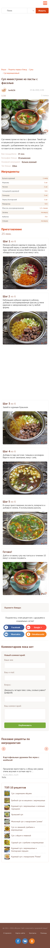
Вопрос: (7, 684)
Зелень (5, 212)
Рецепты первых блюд (17, 69)
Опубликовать (25, 725)
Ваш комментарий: (13, 706)
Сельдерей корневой (10, 191)
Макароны (6, 204)
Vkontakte (15, 634)
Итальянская (24, 158)
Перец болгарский (9, 199)
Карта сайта (20, 933)
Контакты (32, 933)
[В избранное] (47, 90)
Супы (31, 69)
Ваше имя (8, 660)
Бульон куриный (8, 178)
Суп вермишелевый (11, 73)
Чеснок (5, 187)
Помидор (5, 195)
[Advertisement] (25, 41)
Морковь (5, 182)
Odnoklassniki (38, 634)
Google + (38, 627)
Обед (14, 166)
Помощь (43, 933)
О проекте (7, 933)
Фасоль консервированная (13, 208)
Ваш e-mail (9, 672)
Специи (5, 221)
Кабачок (5, 217)
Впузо (3, 69)
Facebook (15, 627)
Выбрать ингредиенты (31, 10)
